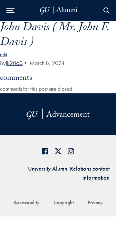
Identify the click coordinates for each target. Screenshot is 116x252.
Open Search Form (106, 10)
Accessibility (27, 202)
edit (3, 54)
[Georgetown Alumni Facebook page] (45, 151)
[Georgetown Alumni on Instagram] (71, 151)
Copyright (63, 202)
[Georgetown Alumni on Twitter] (58, 151)
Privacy (95, 202)
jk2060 (14, 63)
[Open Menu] (10, 10)
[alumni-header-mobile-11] (59, 10)
